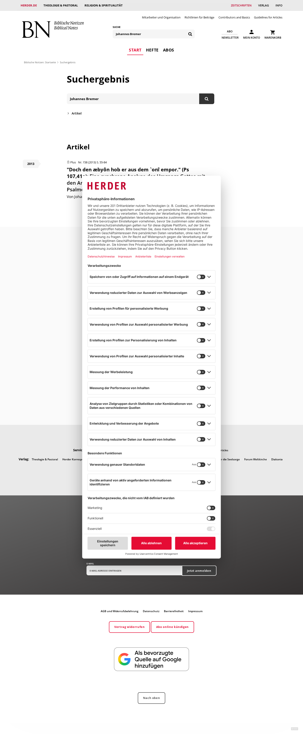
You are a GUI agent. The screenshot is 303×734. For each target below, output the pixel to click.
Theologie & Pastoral (60, 5)
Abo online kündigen (172, 627)
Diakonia (277, 459)
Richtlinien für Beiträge (199, 17)
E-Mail (90, 563)
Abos (168, 50)
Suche (116, 27)
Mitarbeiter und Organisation (161, 17)
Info (278, 5)
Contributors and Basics (234, 17)
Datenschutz (151, 611)
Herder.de (29, 5)
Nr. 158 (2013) (87, 162)
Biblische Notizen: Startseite (40, 62)
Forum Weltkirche (255, 459)
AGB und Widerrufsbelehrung (119, 611)
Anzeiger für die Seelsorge (223, 459)
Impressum (195, 611)
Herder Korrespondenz (76, 459)
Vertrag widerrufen (129, 627)
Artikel (77, 113)
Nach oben (151, 698)
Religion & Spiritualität (104, 5)
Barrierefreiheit (174, 611)
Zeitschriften (241, 5)
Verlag (263, 5)
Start (135, 50)
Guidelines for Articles (268, 17)
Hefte (152, 50)
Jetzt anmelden (199, 571)
